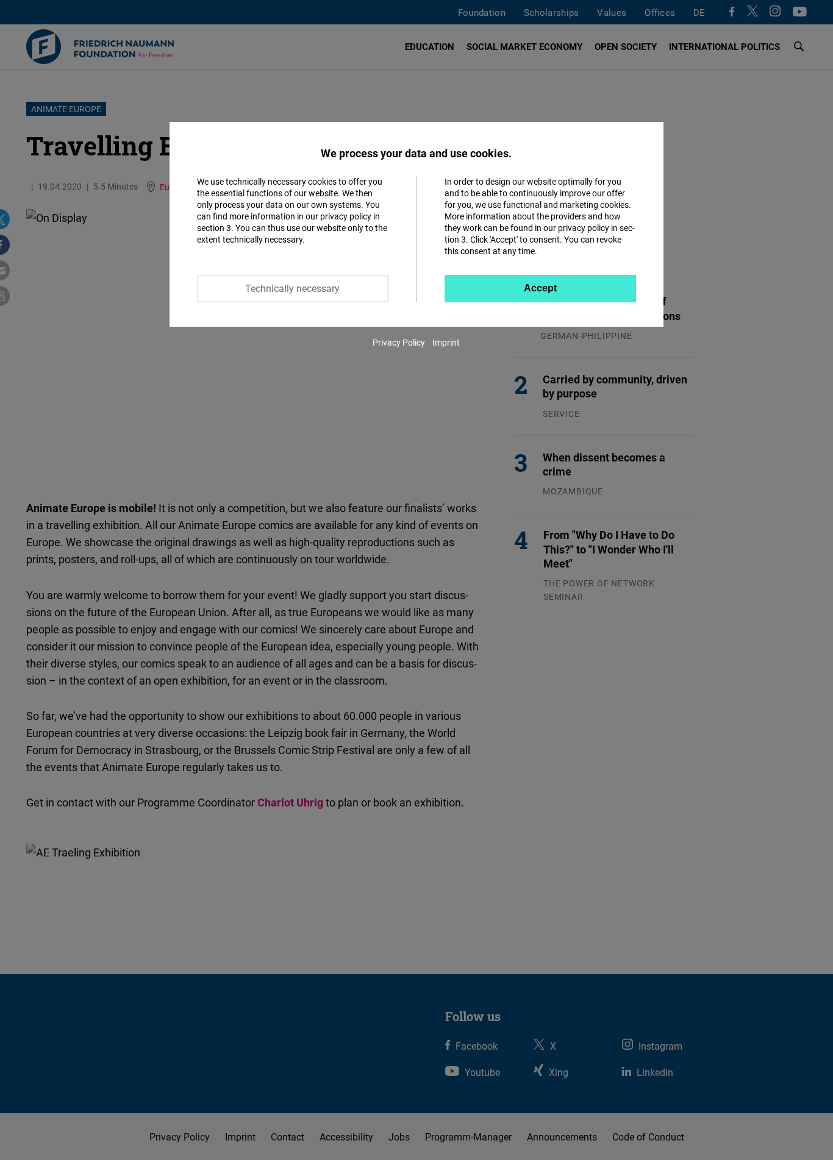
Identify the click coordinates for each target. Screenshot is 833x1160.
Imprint (446, 342)
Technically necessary (292, 288)
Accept (540, 288)
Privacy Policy (399, 342)
